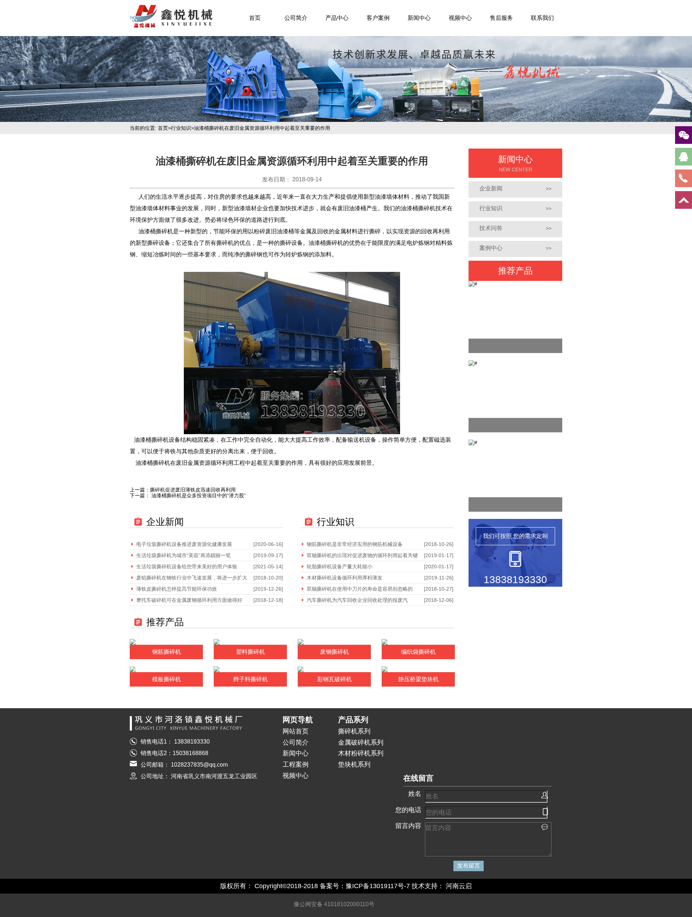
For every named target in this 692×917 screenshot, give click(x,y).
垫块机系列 (354, 764)
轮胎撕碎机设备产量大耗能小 (339, 566)
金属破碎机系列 (360, 742)
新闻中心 (419, 18)
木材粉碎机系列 (360, 753)
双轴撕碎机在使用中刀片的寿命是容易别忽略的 (360, 589)
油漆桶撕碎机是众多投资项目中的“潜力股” (198, 495)
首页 (255, 18)
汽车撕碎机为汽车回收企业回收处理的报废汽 (357, 600)
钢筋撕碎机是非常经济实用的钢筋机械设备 (355, 544)
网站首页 (296, 731)
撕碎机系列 (354, 731)
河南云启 (459, 886)
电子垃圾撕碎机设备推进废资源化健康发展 (184, 544)
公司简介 (295, 18)
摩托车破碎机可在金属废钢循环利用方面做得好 (189, 600)
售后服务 (501, 18)
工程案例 (296, 764)
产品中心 (337, 18)
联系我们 (542, 18)
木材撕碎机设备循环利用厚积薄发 (344, 578)
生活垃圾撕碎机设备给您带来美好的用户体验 (186, 566)
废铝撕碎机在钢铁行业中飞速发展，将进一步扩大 (191, 578)
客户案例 (378, 18)
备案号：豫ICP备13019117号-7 (365, 886)
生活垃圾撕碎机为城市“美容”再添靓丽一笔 (183, 555)
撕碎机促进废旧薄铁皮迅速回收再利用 (193, 490)
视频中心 (460, 18)
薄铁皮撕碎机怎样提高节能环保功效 (176, 589)
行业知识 (181, 128)
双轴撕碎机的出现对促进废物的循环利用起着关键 (362, 555)
